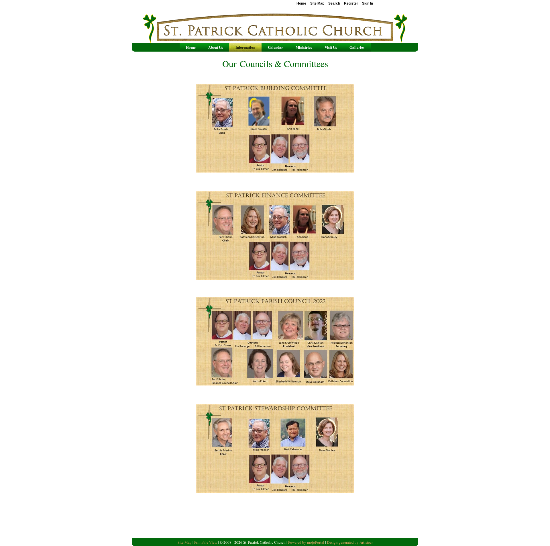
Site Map (185, 542)
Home (191, 47)
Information (245, 47)
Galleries (356, 47)
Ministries (304, 47)
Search (334, 3)
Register (351, 3)
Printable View (205, 542)
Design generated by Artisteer (350, 542)
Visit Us (331, 47)
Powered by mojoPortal (306, 542)
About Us (215, 47)
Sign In (367, 3)
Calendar (275, 47)
